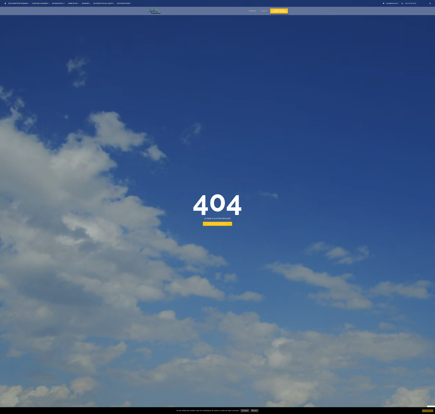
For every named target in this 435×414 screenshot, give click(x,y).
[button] (430, 3)
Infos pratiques (123, 3)
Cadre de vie (72, 3)
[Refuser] (427, 410)
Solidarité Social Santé (103, 3)
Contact (264, 11)
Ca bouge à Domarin (40, 3)
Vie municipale (57, 3)
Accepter (245, 410)
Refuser (254, 410)
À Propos (252, 11)
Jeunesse (85, 3)
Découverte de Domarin (18, 3)
